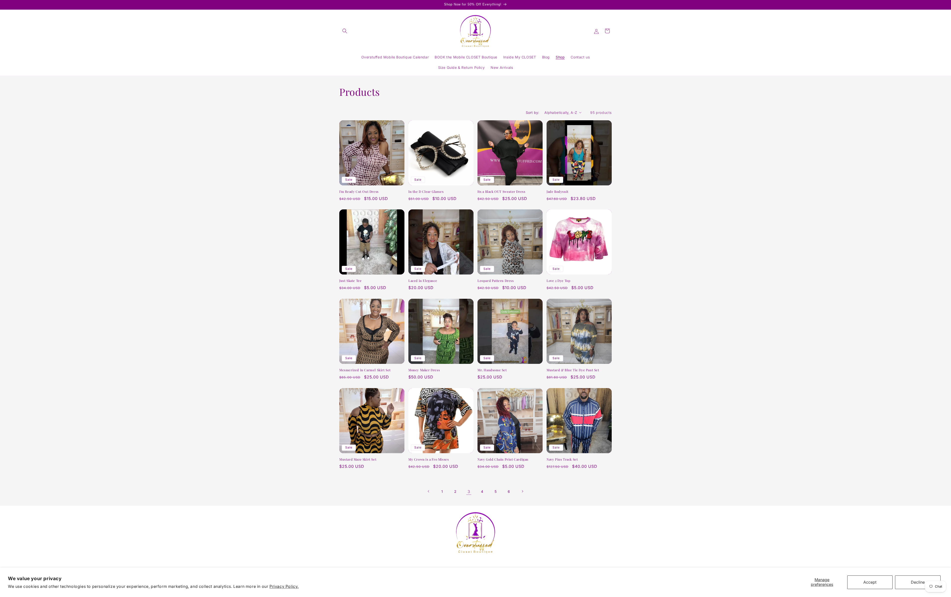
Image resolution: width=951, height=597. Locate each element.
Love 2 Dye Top (558, 281)
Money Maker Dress (424, 370)
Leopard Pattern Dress (495, 281)
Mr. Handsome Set (492, 370)
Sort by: (532, 112)
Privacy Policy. (284, 586)
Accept (869, 582)
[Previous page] (428, 491)
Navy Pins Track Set (562, 459)
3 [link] (469, 491)
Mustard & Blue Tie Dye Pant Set (573, 370)
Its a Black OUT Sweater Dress (501, 192)
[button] (344, 30)
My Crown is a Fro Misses (428, 459)
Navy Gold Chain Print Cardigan (502, 459)
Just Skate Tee (350, 281)
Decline (918, 582)
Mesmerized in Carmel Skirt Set (365, 370)
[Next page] (522, 491)
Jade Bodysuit (558, 192)
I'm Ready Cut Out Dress (359, 192)
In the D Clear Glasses (426, 192)
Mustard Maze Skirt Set (357, 459)
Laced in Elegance (422, 281)
